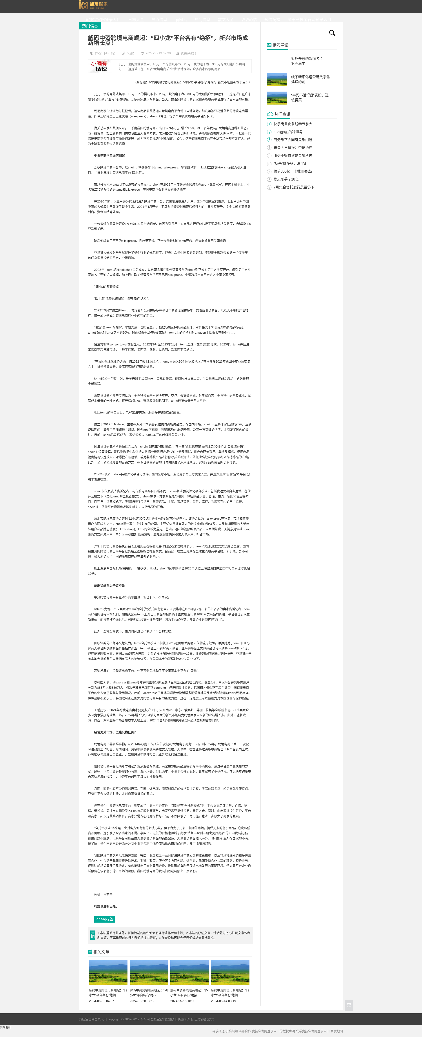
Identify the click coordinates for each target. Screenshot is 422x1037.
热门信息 (201, 20)
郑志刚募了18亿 (286, 179)
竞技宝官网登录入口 (94, 6)
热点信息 (158, 20)
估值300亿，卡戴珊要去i (293, 171)
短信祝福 (271, 20)
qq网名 (180, 20)
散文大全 (225, 20)
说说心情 (248, 20)
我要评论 (187, 53)
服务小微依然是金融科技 (293, 155)
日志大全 (135, 20)
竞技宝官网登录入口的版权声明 (273, 1031)
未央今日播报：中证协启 (293, 148)
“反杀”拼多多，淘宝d (290, 163)
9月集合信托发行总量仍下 (294, 187)
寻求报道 (218, 1031)
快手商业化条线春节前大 (293, 124)
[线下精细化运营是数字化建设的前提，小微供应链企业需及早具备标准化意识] (277, 85)
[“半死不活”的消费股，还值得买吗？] (277, 103)
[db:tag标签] (105, 919)
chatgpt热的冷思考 (288, 132)
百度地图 (337, 1031)
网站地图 (5, 1027)
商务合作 (245, 1031)
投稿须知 (232, 1031)
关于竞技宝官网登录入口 (308, 20)
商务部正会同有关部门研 (293, 140)
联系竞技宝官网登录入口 (313, 1031)
